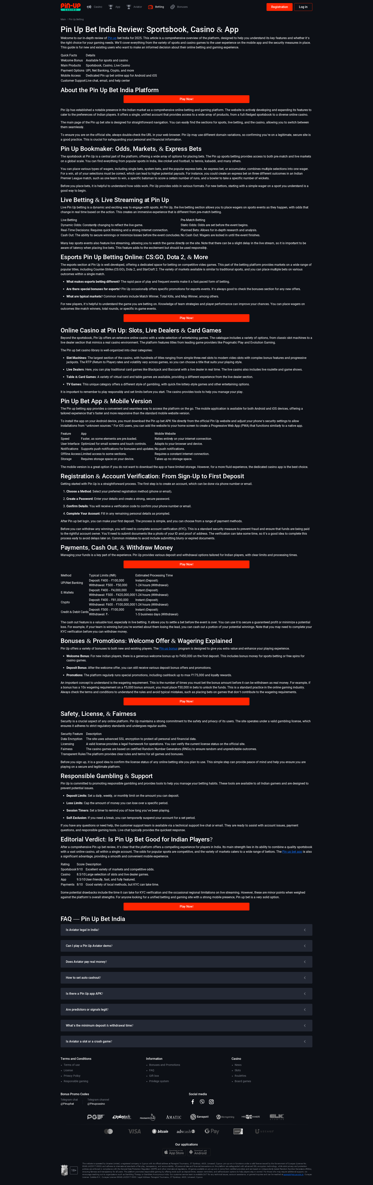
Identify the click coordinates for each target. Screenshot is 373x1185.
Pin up (112, 38)
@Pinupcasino (96, 1103)
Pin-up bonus (168, 648)
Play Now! (186, 99)
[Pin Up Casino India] (71, 7)
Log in (303, 7)
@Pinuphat (67, 1103)
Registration (279, 7)
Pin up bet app (292, 852)
